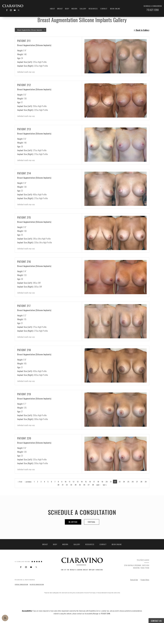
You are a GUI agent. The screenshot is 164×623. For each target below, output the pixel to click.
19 (102, 481)
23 (120, 481)
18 (98, 481)
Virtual (91, 522)
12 (73, 481)
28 (141, 481)
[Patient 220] (115, 454)
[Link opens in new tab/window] (7, 10)
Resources (93, 8)
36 (84, 484)
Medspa (74, 8)
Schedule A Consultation (82, 512)
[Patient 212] (115, 100)
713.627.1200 (105, 613)
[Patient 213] (115, 144)
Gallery (83, 8)
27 (137, 481)
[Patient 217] (115, 321)
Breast (60, 8)
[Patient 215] (115, 233)
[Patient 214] (115, 189)
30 (58, 484)
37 (88, 484)
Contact (103, 8)
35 (80, 484)
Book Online (115, 8)
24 (124, 481)
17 (94, 481)
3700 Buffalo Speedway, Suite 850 (136, 566)
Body (67, 8)
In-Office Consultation (37, 584)
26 (133, 481)
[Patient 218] (115, 365)
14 (82, 481)
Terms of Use (134, 580)
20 (106, 481)
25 (128, 481)
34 (75, 484)
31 (62, 484)
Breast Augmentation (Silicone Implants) (34, 45)
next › (98, 484)
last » (105, 484)
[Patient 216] (115, 277)
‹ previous (28, 481)
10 (65, 481)
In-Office (73, 522)
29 (146, 481)
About (52, 8)
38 (93, 484)
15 (86, 481)
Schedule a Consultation (153, 6)
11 (69, 481)
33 (71, 484)
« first (20, 481)
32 (67, 484)
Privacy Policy (145, 580)
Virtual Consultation (21, 584)
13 (78, 481)
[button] (5, 618)
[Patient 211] (115, 56)
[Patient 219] (115, 409)
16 (90, 481)
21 (111, 481)
